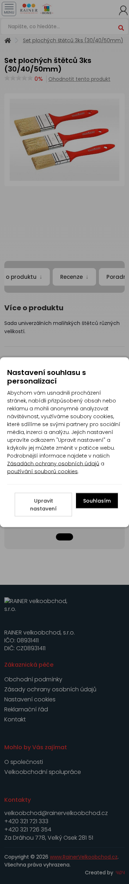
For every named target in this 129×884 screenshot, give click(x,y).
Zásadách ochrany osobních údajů (53, 463)
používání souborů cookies (42, 471)
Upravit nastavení (43, 504)
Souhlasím (97, 500)
